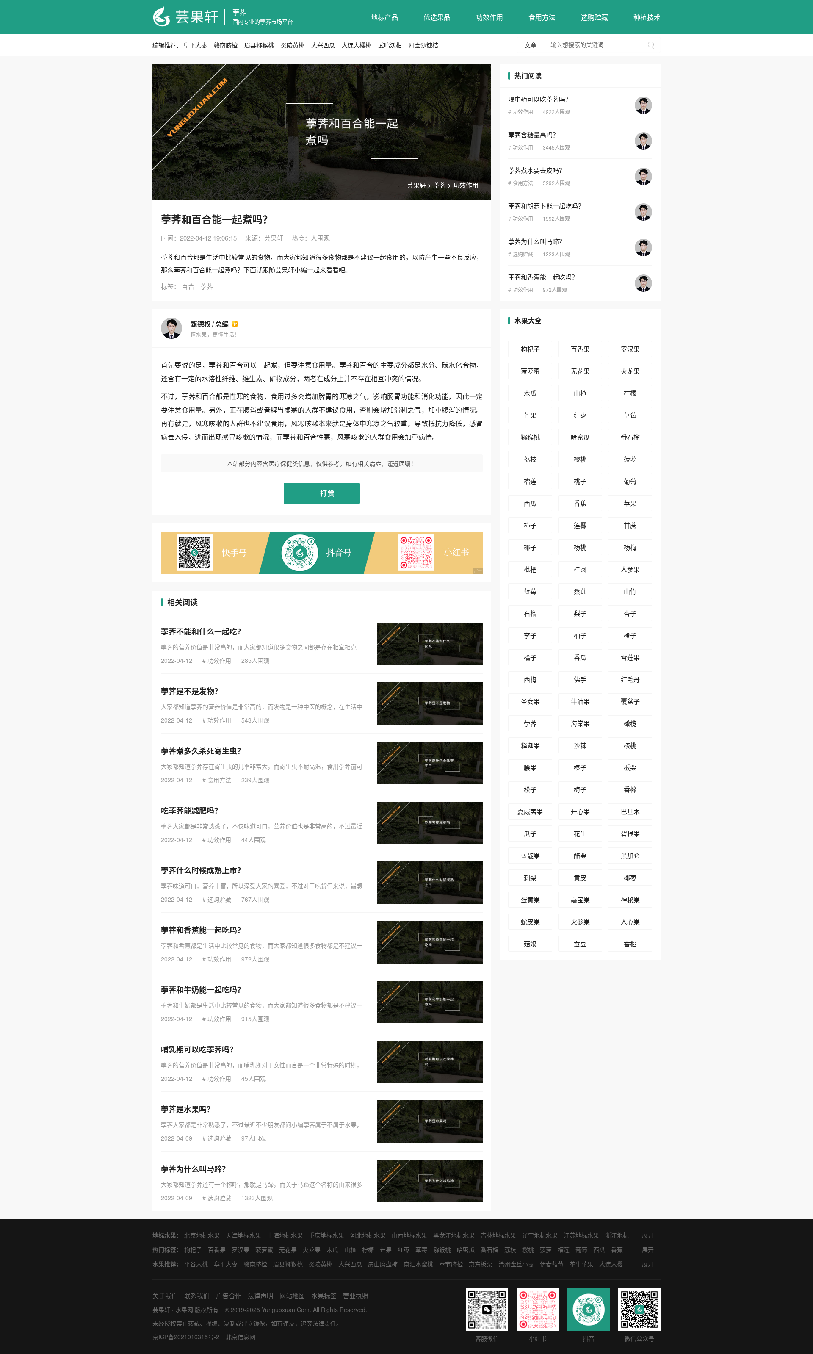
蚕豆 (580, 943)
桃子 (580, 480)
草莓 (630, 414)
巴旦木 (630, 811)
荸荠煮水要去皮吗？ (536, 170)
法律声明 (260, 1295)
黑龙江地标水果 (454, 1235)
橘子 (530, 657)
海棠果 (580, 723)
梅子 (580, 789)
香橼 (630, 789)
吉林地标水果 (498, 1235)
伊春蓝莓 (552, 1264)
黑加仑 (630, 855)
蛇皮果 (530, 921)
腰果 (530, 767)
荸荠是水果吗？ (187, 1109)
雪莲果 (630, 657)
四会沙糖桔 (423, 45)
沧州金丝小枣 (516, 1264)
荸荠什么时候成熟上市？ (203, 870)
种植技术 (647, 17)
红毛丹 (630, 679)
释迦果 (530, 745)
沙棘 (580, 745)
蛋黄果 (530, 899)
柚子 (580, 635)
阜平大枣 (195, 45)
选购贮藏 (594, 17)
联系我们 (197, 1295)
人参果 (630, 569)
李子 (530, 635)
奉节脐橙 (451, 1264)
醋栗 (580, 855)
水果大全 (528, 320)
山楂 (580, 392)
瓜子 (530, 833)
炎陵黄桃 (292, 45)
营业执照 (355, 1295)
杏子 (630, 613)
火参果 (580, 921)
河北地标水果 (368, 1235)
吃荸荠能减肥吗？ (191, 810)
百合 (188, 286)
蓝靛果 (530, 855)
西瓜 (530, 502)
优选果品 (437, 17)
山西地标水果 (409, 1235)
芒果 (530, 414)
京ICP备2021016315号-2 (185, 1336)
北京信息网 (240, 1336)
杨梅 (630, 547)
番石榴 (630, 436)
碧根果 (630, 833)
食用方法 (542, 17)
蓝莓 (530, 591)
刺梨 (530, 877)
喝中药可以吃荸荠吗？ (540, 98)
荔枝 (530, 458)
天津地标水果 (243, 1235)
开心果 (580, 811)
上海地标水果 (285, 1235)
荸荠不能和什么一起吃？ (203, 631)
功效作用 (489, 17)
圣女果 (530, 701)
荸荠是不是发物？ (191, 691)
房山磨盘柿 (383, 1264)
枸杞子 (530, 348)
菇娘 (530, 943)
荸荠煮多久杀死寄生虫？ (203, 750)
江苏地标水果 (581, 1235)
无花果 (580, 370)
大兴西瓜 (323, 45)
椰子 (530, 547)
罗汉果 (630, 348)
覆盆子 (630, 701)
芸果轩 (416, 184)
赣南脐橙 (226, 45)
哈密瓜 (580, 436)
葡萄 (630, 480)
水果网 (184, 1309)
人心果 (630, 921)
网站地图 (292, 1295)
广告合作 (228, 1295)
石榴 (530, 613)
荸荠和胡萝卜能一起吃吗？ (546, 205)
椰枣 (630, 877)
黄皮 (580, 877)
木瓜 (530, 392)
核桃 (630, 745)
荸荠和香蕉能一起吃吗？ (203, 930)
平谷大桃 (196, 1264)
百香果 (580, 348)
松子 (530, 789)
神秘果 (630, 899)
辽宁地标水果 (540, 1235)
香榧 (630, 943)
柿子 (530, 525)
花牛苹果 (581, 1264)
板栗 (630, 767)
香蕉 (580, 502)
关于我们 (165, 1295)
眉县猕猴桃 (259, 45)
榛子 (580, 767)
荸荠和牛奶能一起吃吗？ (203, 989)
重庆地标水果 (326, 1235)
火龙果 (630, 370)
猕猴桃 (530, 436)
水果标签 (324, 1295)
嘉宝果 (580, 899)
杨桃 (580, 547)
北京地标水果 (202, 1235)
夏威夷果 (530, 811)
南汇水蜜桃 (418, 1264)
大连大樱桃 (356, 45)
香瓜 (580, 657)
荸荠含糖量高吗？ (533, 134)
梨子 (580, 613)
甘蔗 (630, 525)
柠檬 (630, 392)
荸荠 (239, 12)
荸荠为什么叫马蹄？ (195, 1168)
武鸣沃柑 (390, 45)
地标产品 (384, 17)
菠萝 (630, 458)
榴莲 (530, 480)
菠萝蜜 (530, 370)
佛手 (580, 679)
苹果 (630, 502)
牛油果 (580, 701)
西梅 (530, 679)
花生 (580, 833)
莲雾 (580, 525)
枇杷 (530, 569)
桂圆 (580, 569)
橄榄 (630, 723)
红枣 (580, 414)
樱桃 (580, 458)
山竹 (630, 591)
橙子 (630, 635)
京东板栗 (480, 1264)
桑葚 (580, 591)
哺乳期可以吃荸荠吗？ (199, 1049)
